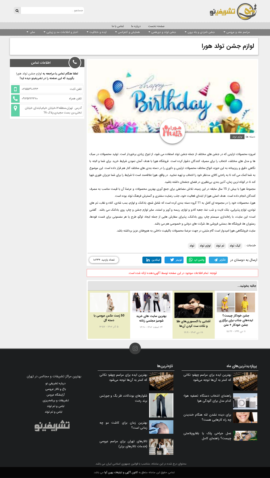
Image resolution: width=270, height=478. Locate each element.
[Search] (17, 10)
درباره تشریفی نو (56, 383)
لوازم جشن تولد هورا (228, 46)
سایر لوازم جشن (144, 209)
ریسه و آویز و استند (168, 209)
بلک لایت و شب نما (217, 209)
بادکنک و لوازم (137, 203)
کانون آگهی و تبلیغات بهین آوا (121, 472)
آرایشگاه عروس (56, 394)
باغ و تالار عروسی (55, 389)
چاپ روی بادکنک (121, 209)
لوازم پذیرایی (238, 209)
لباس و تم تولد (55, 406)
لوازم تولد (237, 137)
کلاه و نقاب (106, 203)
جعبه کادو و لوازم (192, 209)
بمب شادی (121, 203)
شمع (150, 203)
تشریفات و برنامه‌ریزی (56, 400)
